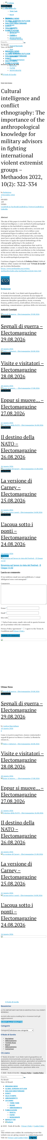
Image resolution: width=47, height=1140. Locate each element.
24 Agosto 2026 (7, 553)
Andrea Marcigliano (11, 726)
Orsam (12, 25)
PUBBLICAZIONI (12, 30)
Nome (4, 608)
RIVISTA (13, 33)
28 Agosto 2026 (7, 386)
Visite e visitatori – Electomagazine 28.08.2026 (22, 370)
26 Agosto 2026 (7, 466)
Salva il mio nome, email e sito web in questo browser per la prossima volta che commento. (23, 623)
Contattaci (9, 1049)
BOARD (12, 1105)
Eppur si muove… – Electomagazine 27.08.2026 (22, 407)
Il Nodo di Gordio (12, 1002)
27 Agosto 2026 (7, 423)
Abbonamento (11, 1041)
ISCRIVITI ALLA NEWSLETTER (12, 1022)
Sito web (4, 618)
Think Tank (13, 11)
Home (2, 83)
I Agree (33, 1137)
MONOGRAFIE (15, 37)
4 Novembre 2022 (8, 195)
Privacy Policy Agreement (11, 628)
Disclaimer (9, 1039)
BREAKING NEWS (12, 18)
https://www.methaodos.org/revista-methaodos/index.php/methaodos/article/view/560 (21, 269)
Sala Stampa (8, 83)
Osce (11, 49)
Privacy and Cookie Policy (18, 1137)
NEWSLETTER (6, 6)
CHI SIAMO (9, 1100)
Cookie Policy (38, 1073)
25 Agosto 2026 (7, 510)
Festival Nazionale (16, 46)
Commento (5, 583)
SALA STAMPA (11, 28)
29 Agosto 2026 (7, 349)
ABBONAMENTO (11, 1098)
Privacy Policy (18, 631)
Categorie (5, 1030)
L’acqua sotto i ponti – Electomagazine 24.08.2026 (19, 534)
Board (12, 15)
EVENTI (8, 26)
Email (3, 613)
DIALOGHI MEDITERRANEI (16, 23)
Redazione (7, 192)
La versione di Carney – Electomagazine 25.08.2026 (19, 490)
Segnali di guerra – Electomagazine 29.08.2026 (22, 333)
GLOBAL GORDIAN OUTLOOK (17, 21)
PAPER (12, 35)
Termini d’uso (10, 1043)
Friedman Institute (16, 39)
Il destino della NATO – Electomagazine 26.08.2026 (19, 447)
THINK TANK (14, 1103)
